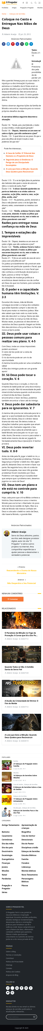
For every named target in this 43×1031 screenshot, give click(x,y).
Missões (16, 773)
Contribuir (10, 958)
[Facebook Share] (4, 44)
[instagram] (27, 2)
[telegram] (8, 988)
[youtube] (26, 988)
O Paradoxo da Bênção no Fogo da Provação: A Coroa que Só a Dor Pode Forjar (21, 635)
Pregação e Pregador (27, 8)
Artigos (14, 8)
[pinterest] (21, 988)
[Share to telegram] (31, 44)
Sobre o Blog (11, 951)
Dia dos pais (17, 808)
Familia (15, 761)
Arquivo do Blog (12, 975)
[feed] (12, 988)
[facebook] (23, 2)
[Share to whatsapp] (26, 44)
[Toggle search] (35, 3)
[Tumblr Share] (22, 44)
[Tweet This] (8, 44)
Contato (9, 968)
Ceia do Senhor (18, 784)
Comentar (14, 599)
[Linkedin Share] (17, 44)
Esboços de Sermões (30, 784)
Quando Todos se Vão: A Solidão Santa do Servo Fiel (19, 668)
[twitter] (8, 993)
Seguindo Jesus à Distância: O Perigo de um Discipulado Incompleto (19, 162)
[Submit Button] (34, 1017)
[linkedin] (17, 988)
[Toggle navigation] (39, 3)
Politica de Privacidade (14, 961)
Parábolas (5, 8)
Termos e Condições (13, 955)
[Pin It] (13, 44)
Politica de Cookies (13, 972)
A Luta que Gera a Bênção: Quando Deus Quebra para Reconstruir (21, 736)
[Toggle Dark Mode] (31, 3)
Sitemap (9, 965)
